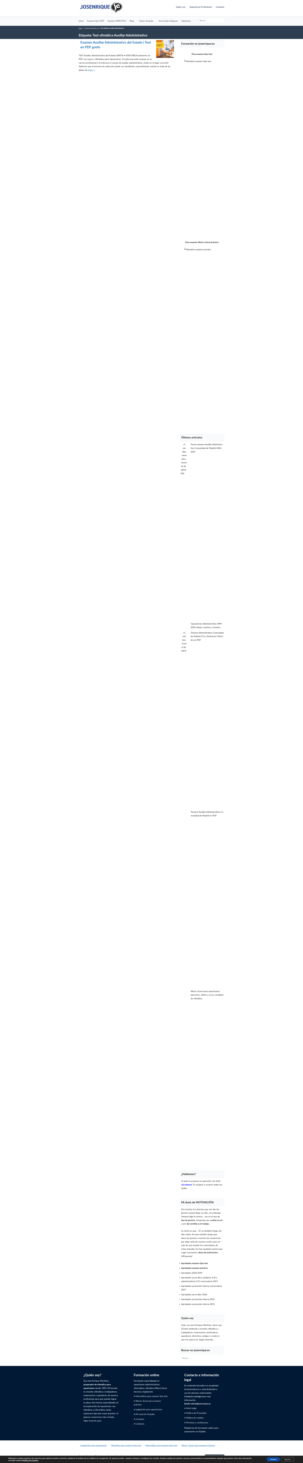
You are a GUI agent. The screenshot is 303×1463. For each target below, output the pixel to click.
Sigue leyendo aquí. (92, 1421)
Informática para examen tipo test (151, 1396)
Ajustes (288, 1459)
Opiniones (186, 21)
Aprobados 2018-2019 (191, 1273)
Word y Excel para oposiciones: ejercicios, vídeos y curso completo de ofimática (207, 995)
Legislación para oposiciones (149, 1410)
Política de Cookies (30, 1460)
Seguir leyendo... (206, 1340)
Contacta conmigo (193, 1397)
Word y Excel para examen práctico (198, 1446)
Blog (132, 21)
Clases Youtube (146, 21)
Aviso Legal (191, 1408)
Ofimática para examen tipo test (126, 1446)
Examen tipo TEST (95, 21)
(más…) (91, 70)
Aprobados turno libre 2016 (194, 1295)
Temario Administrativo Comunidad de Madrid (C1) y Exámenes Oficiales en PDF (207, 636)
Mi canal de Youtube (145, 1414)
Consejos (140, 1419)
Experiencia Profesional (201, 7)
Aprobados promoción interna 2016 (198, 1299)
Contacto (220, 7)
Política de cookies (195, 1418)
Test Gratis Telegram (168, 21)
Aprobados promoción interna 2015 (198, 1304)
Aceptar (273, 1459)
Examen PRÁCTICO (117, 21)
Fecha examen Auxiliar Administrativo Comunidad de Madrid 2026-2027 (207, 448)
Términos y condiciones (197, 1423)
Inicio (81, 21)
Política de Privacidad (196, 1413)
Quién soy (180, 7)
